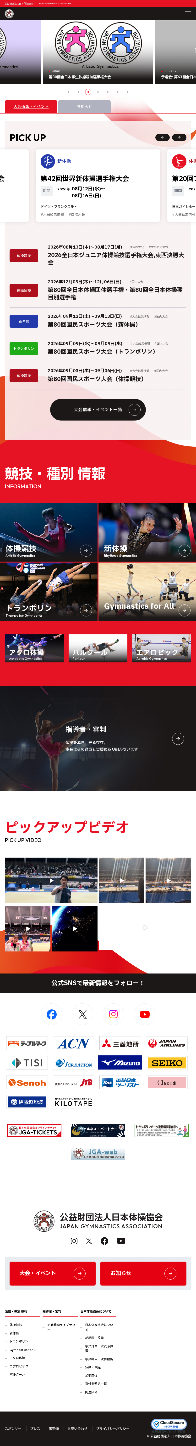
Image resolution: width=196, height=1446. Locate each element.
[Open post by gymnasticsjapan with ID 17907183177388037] (74, 928)
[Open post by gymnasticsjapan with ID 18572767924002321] (51, 880)
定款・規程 (93, 1367)
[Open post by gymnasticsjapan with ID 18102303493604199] (145, 927)
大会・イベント (38, 1273)
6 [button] (117, 92)
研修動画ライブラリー (61, 1327)
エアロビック (19, 1366)
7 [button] (127, 92)
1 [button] (68, 92)
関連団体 (91, 1392)
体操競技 (16, 1325)
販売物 (54, 1428)
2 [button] (78, 92)
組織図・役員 (94, 1338)
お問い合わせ (77, 1428)
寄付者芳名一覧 (96, 1384)
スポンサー (13, 1428)
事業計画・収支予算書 (99, 1349)
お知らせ (120, 1273)
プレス (35, 1428)
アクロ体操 (17, 1358)
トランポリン (19, 1341)
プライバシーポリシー (113, 1428)
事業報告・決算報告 (99, 1359)
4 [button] (98, 92)
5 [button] (108, 92)
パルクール (17, 1374)
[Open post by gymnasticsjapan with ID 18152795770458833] (27, 928)
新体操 (14, 1333)
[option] (98, 52)
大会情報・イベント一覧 (98, 410)
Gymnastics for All (24, 1350)
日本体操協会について (99, 1327)
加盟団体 (91, 1376)
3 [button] (88, 92)
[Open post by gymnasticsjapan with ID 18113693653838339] (121, 880)
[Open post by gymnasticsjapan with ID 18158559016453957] (168, 880)
